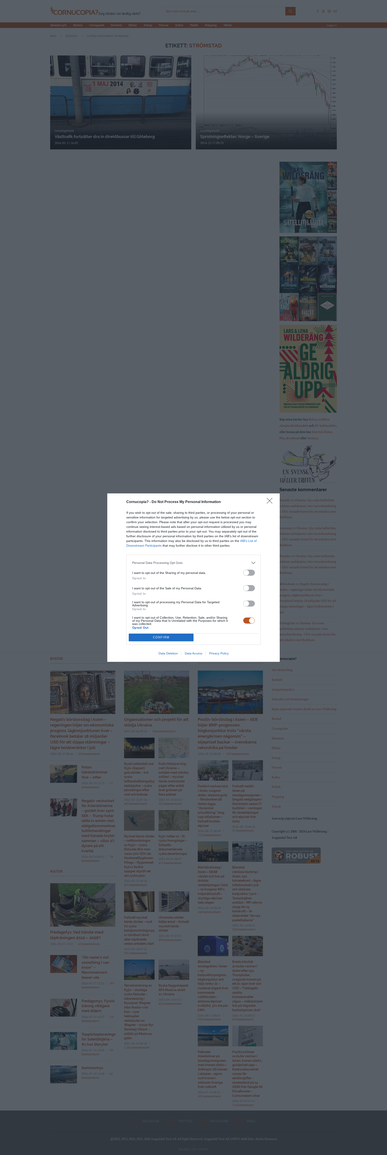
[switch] (249, 573)
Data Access (193, 653)
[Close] (271, 502)
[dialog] (193, 577)
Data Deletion (168, 653)
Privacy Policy (219, 653)
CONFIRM (161, 637)
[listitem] (193, 563)
